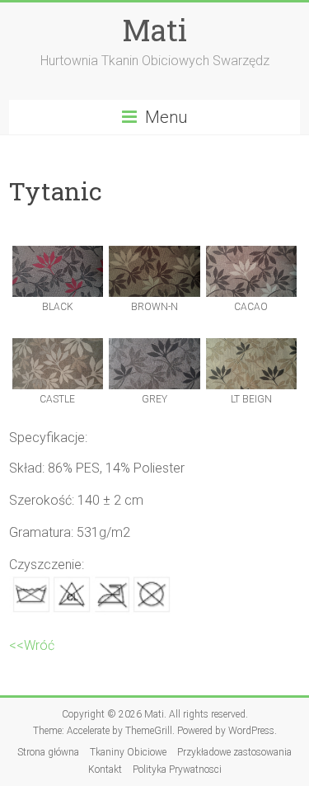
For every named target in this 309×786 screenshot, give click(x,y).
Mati (154, 29)
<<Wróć (31, 645)
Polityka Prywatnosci (177, 769)
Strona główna (48, 752)
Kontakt (105, 769)
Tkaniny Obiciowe (128, 752)
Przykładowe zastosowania (234, 752)
